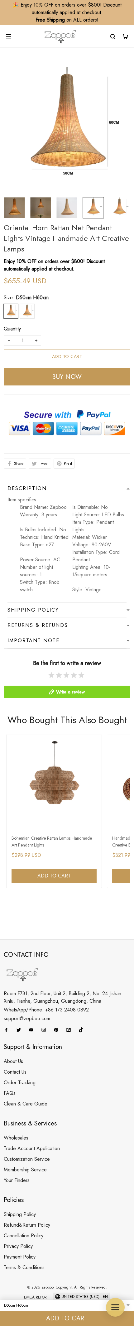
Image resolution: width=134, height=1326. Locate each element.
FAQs (10, 1093)
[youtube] (33, 1030)
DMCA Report (36, 1297)
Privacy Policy (18, 1246)
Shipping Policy (20, 1214)
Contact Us (15, 1071)
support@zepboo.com (27, 1018)
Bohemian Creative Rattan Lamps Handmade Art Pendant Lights (52, 841)
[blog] (70, 1030)
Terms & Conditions (24, 1267)
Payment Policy (20, 1256)
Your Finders (17, 1180)
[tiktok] (83, 1030)
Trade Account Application (32, 1148)
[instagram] (45, 1030)
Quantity (12, 328)
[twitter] (20, 1030)
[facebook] (8, 1030)
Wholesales (16, 1137)
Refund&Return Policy (27, 1225)
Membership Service (25, 1169)
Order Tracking (20, 1082)
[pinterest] (58, 1030)
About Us (13, 1061)
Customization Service (27, 1159)
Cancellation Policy (23, 1235)
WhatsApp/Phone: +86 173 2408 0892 (46, 1009)
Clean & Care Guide (25, 1103)
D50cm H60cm (32, 297)
